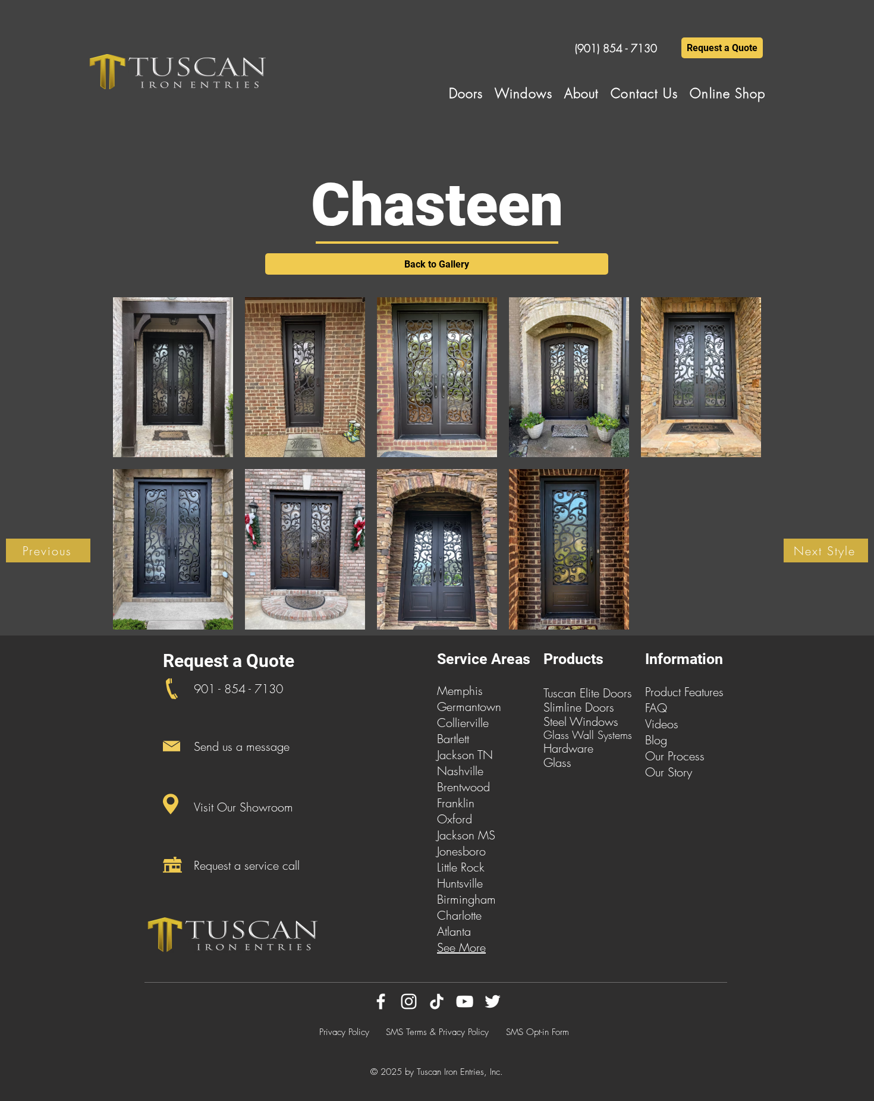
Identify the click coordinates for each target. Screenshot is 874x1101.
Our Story (668, 772)
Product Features (684, 692)
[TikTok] (436, 1001)
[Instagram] (408, 1001)
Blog (656, 740)
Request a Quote (228, 660)
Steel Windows (580, 721)
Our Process (675, 756)
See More (461, 947)
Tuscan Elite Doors (587, 693)
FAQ (656, 708)
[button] (466, 93)
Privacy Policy (344, 1032)
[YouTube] (464, 1001)
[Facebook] (380, 1001)
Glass (557, 762)
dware (577, 748)
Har (552, 748)
